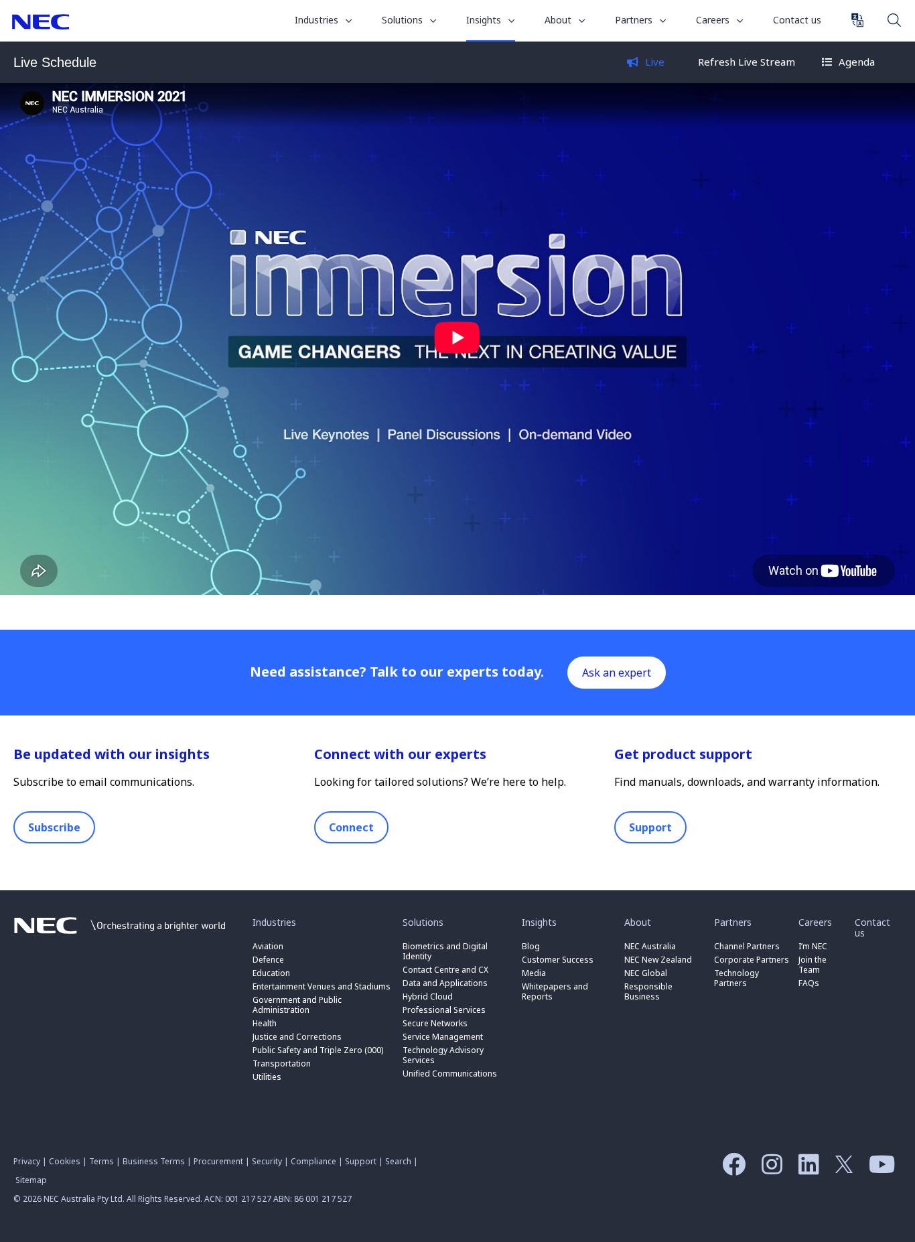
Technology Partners (736, 978)
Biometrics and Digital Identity (445, 951)
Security (267, 1161)
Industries (318, 19)
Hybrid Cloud (428, 996)
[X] (841, 1169)
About (559, 19)
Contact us (797, 19)
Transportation (282, 1063)
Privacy (26, 1161)
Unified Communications (450, 1073)
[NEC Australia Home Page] (119, 937)
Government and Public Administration (297, 1005)
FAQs (808, 983)
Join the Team (812, 964)
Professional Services (444, 1010)
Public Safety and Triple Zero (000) (318, 1050)
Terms (101, 1161)
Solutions (403, 19)
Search (895, 19)
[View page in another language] (857, 19)
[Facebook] (730, 1169)
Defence (268, 959)
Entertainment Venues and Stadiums (322, 986)
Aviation (268, 946)
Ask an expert (616, 672)
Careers (714, 19)
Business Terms (154, 1161)
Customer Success (558, 959)
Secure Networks (435, 1023)
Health (265, 1023)
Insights (485, 19)
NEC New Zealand (658, 959)
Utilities (267, 1077)
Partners (635, 19)
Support (650, 827)
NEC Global (645, 973)
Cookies (64, 1161)
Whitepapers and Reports (555, 991)
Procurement (218, 1161)
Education (271, 973)
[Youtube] (878, 1169)
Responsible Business (648, 991)
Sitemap (31, 1180)
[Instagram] (768, 1169)
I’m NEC (812, 946)
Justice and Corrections (297, 1036)
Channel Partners (747, 946)
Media (534, 973)
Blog (531, 946)
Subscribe (54, 827)
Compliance (313, 1161)
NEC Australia (40, 21)
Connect (351, 827)
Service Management (443, 1036)
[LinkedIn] (805, 1169)
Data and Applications (445, 983)
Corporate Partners (751, 959)
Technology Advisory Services (443, 1055)
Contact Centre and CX (445, 969)
